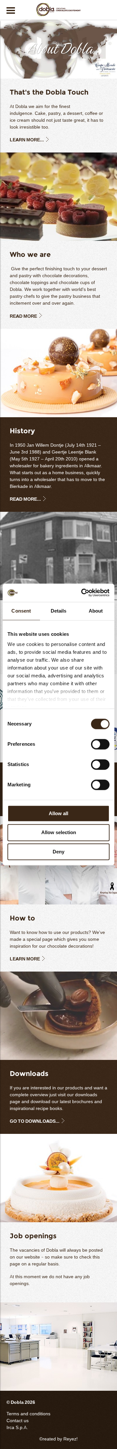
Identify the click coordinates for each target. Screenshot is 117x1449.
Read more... (25, 499)
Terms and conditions (28, 1414)
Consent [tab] (21, 611)
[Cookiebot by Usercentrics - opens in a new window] (83, 592)
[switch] (100, 744)
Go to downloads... (34, 1121)
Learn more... (27, 140)
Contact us (17, 1420)
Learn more (25, 959)
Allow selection (58, 832)
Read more (23, 316)
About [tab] (96, 611)
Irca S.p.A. (17, 1427)
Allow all (58, 813)
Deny (58, 851)
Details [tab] (59, 611)
